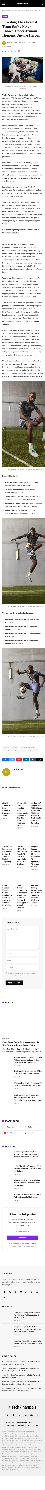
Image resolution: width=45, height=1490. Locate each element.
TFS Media (30, 1431)
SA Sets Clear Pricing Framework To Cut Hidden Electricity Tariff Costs (28, 1084)
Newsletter (22, 1422)
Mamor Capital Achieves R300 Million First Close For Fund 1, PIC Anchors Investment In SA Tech (27, 1154)
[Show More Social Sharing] (23, 51)
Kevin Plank (7, 751)
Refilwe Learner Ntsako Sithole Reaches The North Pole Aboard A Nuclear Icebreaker (7, 895)
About (35, 1426)
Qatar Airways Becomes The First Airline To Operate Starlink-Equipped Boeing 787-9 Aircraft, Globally (22, 896)
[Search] (41, 3)
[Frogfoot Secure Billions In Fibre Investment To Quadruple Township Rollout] (37, 839)
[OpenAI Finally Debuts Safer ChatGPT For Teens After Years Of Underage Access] (37, 878)
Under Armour (33, 751)
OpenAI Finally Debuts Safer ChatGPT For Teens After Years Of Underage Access (36, 894)
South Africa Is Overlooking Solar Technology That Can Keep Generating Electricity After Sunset (27, 1097)
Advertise (11, 1426)
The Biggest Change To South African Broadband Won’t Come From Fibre (28, 1072)
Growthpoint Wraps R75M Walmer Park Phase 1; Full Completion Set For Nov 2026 (27, 1315)
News (5, 16)
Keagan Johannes (27, 747)
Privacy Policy (21, 1246)
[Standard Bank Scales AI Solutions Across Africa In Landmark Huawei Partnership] (7, 1183)
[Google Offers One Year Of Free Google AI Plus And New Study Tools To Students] (22, 839)
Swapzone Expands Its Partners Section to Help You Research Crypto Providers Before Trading (28, 1329)
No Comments (33, 43)
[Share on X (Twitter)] (15, 51)
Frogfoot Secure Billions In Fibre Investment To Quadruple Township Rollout (36, 856)
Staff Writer (13, 43)
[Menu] (3, 3)
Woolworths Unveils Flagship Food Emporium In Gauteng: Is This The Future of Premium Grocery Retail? (22, 815)
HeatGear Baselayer (10, 747)
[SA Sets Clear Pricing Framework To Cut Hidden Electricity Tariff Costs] (7, 1086)
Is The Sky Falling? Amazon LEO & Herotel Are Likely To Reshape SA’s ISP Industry (27, 1168)
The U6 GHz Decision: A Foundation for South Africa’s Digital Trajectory (7, 854)
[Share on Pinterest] (19, 51)
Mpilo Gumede (20, 751)
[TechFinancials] (22, 4)
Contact (33, 1422)
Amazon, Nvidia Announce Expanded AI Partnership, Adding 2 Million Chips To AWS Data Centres (28, 1059)
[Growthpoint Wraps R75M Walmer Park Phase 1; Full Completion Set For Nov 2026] (7, 1315)
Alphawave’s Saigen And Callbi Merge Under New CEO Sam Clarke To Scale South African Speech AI (36, 813)
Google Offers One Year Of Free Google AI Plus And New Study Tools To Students (22, 855)
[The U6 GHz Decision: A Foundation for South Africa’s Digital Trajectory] (8, 839)
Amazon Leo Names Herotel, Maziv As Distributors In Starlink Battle (27, 1195)
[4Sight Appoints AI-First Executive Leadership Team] (8, 795)
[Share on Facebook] (11, 51)
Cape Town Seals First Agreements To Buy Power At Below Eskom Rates (20, 1044)
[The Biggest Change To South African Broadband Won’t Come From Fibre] (7, 1074)
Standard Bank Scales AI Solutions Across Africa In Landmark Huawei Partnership (27, 1182)
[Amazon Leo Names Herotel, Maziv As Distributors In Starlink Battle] (7, 1197)
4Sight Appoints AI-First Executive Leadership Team (7, 809)
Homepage (10, 1422)
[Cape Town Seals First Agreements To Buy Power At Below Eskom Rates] (22, 1021)
